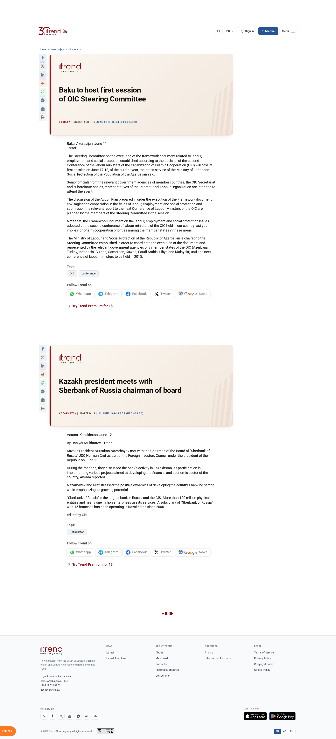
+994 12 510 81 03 (50, 685)
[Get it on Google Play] (282, 716)
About (159, 652)
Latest (110, 652)
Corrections (163, 675)
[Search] (219, 31)
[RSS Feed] (95, 716)
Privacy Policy (262, 658)
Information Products (218, 658)
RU (291, 731)
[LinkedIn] (86, 716)
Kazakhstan (77, 532)
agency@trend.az (50, 689)
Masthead (162, 658)
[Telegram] (78, 716)
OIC (72, 273)
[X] (61, 716)
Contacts (161, 664)
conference (89, 273)
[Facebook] (52, 716)
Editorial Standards (167, 669)
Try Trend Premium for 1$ (92, 306)
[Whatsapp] (43, 716)
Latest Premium (116, 658)
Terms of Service (264, 652)
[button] (42, 57)
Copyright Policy (264, 664)
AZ (284, 731)
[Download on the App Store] (255, 716)
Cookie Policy (262, 669)
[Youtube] (69, 716)
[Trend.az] (53, 31)
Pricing (209, 652)
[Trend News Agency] (51, 650)
